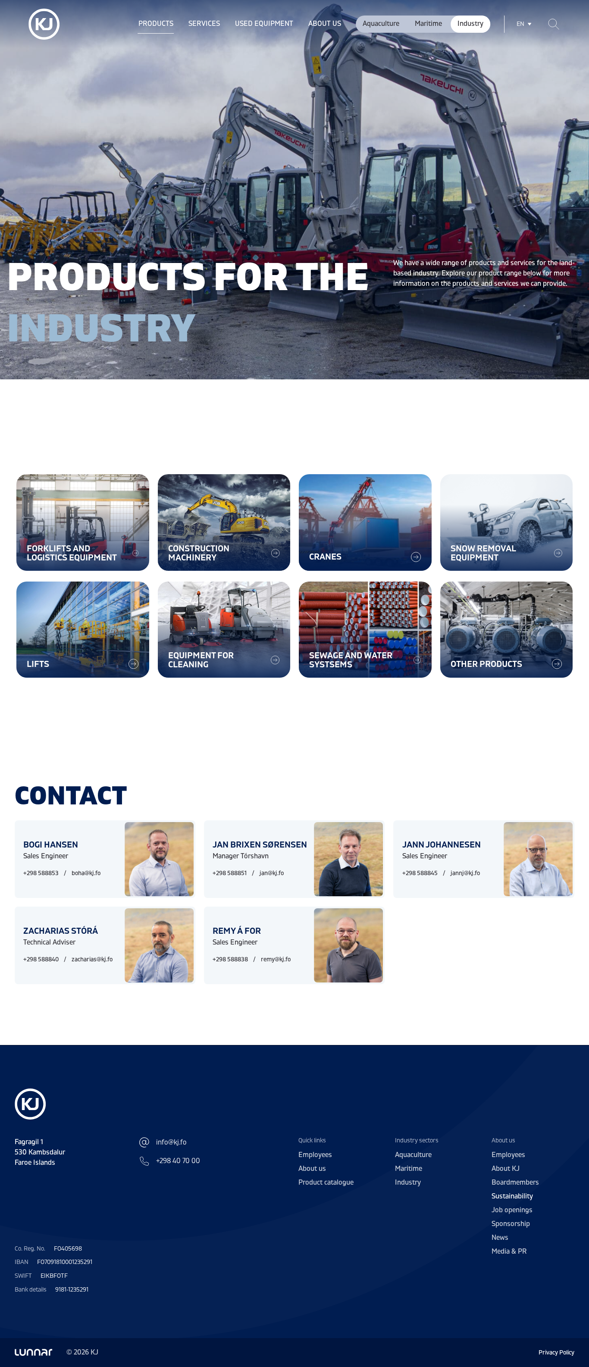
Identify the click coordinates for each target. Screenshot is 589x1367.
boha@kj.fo (86, 873)
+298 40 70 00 (178, 1161)
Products (155, 23)
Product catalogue (326, 1182)
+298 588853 (41, 873)
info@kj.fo (171, 1142)
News (500, 1237)
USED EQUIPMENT (264, 23)
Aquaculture (381, 23)
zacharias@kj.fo (92, 959)
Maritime (428, 23)
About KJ (506, 1168)
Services (204, 23)
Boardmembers (515, 1182)
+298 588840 (41, 959)
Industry (470, 23)
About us (324, 23)
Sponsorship (511, 1224)
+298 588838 (230, 959)
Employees (315, 1155)
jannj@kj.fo (465, 873)
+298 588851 (230, 873)
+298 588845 (420, 873)
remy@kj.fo (276, 959)
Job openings (512, 1210)
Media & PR (509, 1251)
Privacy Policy (556, 1352)
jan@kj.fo (272, 873)
